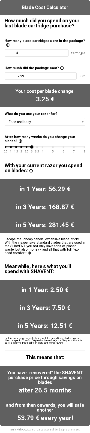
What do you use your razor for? (31, 114)
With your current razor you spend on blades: (43, 168)
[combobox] (45, 122)
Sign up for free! (70, 429)
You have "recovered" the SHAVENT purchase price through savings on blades (45, 377)
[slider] (31, 147)
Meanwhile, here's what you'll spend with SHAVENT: (38, 269)
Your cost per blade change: (45, 91)
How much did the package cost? (34, 68)
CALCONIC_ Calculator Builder (40, 429)
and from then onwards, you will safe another (45, 407)
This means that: (45, 357)
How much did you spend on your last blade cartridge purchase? (42, 23)
